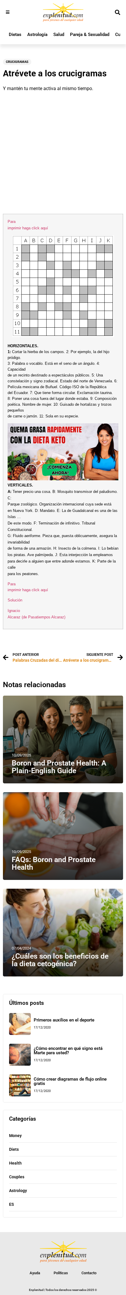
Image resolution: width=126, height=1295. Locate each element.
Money (15, 1135)
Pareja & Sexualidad (89, 34)
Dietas (15, 34)
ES (11, 1204)
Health (15, 1163)
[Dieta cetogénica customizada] (63, 479)
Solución (15, 600)
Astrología (37, 34)
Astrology (18, 1190)
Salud (58, 34)
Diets (14, 1149)
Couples (16, 1176)
